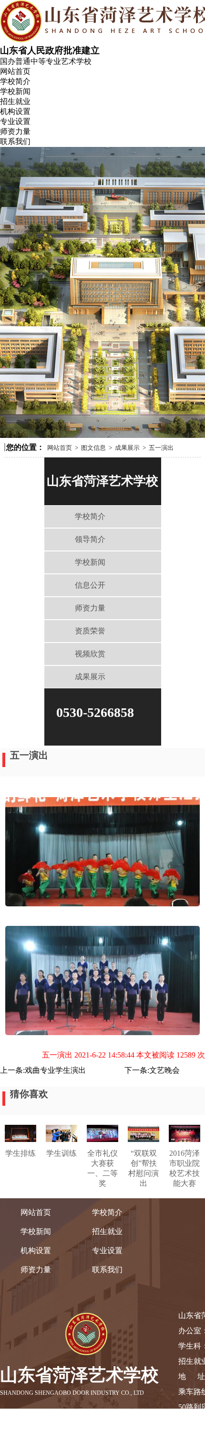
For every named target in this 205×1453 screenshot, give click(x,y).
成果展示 (127, 447)
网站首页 (15, 71)
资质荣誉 (90, 631)
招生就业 (15, 101)
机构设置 (15, 111)
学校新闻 (15, 91)
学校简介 (15, 81)
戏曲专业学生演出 (55, 1070)
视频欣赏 (90, 654)
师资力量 (15, 131)
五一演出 (161, 447)
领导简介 (90, 539)
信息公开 (90, 585)
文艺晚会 (164, 1070)
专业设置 (15, 121)
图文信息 (93, 447)
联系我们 (15, 141)
